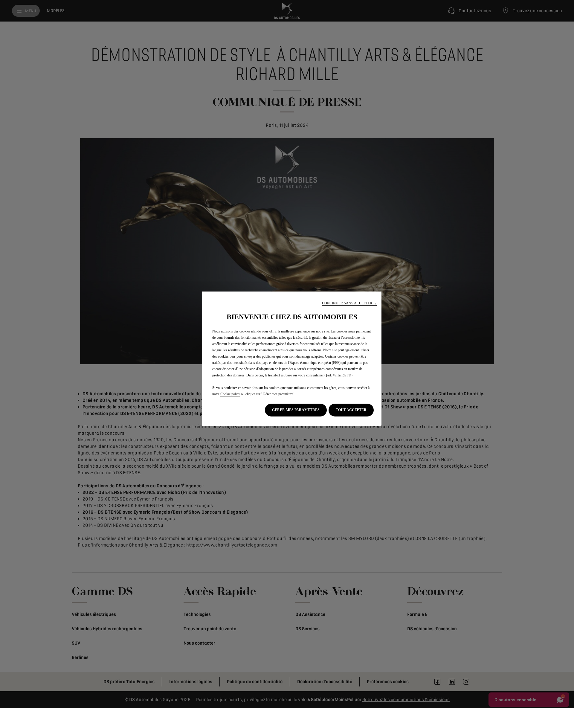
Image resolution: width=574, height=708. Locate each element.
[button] (349, 303)
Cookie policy (230, 394)
